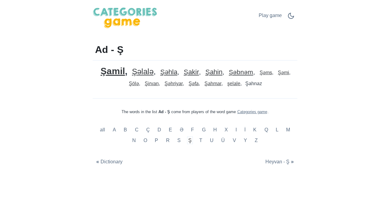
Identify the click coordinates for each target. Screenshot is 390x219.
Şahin (213, 72)
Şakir (191, 72)
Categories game (252, 111)
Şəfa (194, 83)
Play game (270, 15)
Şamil (113, 71)
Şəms (266, 72)
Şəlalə (143, 71)
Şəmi (283, 72)
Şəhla (168, 72)
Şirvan (152, 83)
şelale (233, 83)
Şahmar (213, 83)
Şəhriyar (174, 83)
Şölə (134, 83)
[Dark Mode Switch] (291, 18)
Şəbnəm (241, 72)
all (103, 129)
